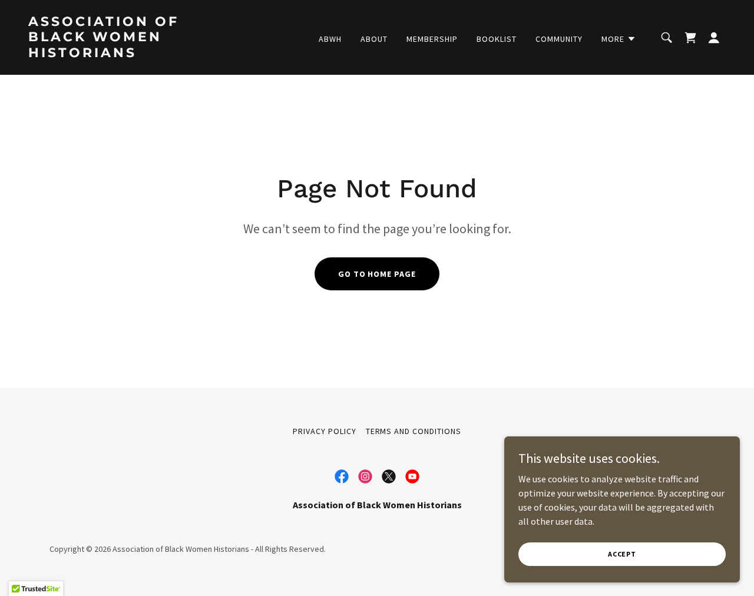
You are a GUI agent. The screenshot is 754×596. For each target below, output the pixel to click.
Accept (622, 553)
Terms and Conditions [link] (414, 431)
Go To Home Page (377, 274)
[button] (618, 39)
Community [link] (559, 39)
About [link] (374, 39)
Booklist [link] (497, 39)
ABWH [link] (330, 39)
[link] (126, 53)
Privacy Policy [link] (324, 431)
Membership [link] (432, 39)
